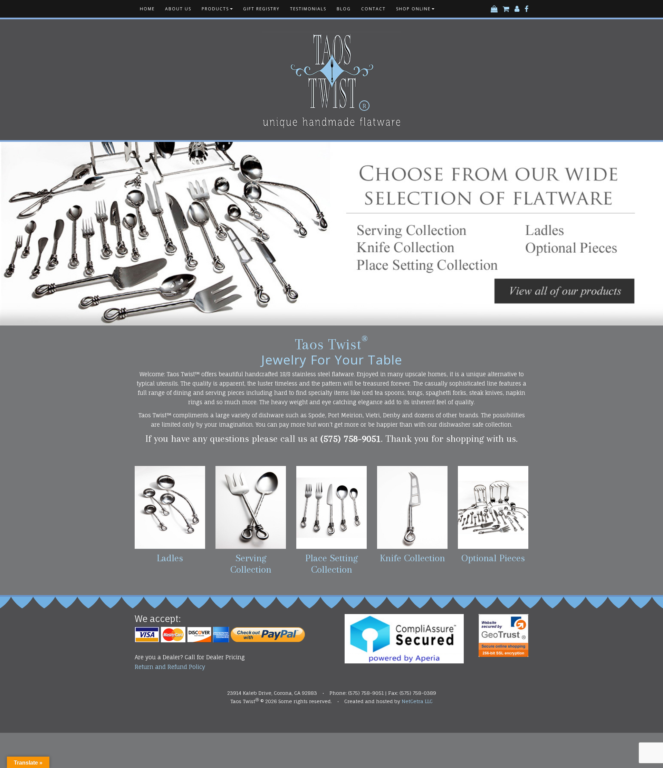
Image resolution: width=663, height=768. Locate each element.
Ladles (170, 558)
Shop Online (413, 9)
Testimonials (308, 9)
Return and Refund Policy (170, 666)
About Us (178, 9)
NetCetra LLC (417, 701)
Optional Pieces (493, 558)
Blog (344, 9)
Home (147, 9)
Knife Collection (412, 558)
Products (215, 9)
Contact (373, 9)
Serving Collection (250, 563)
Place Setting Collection (331, 563)
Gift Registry (261, 9)
